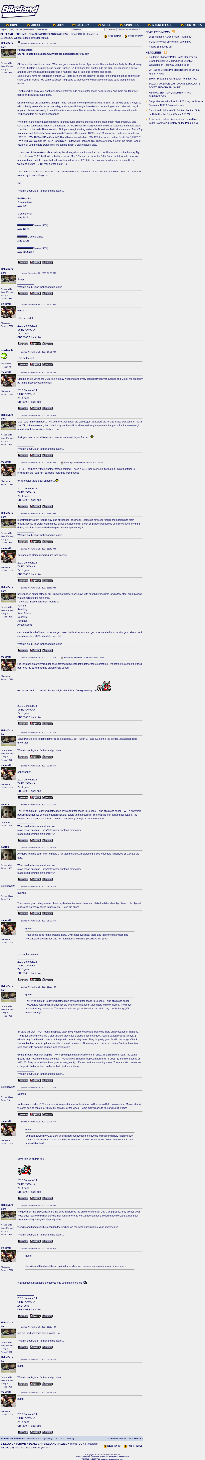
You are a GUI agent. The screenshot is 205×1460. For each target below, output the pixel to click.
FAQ (12, 30)
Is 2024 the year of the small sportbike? (170, 41)
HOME (14, 25)
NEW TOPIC (114, 36)
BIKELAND (6, 34)
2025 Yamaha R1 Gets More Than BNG (170, 36)
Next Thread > (136, 1438)
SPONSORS (131, 25)
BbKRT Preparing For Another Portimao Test (173, 78)
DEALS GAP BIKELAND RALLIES (48, 34)
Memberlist (29, 30)
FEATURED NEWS (158, 32)
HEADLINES (154, 52)
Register (4, 30)
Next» (70, 1438)
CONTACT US (193, 25)
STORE (106, 25)
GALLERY (83, 25)
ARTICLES (37, 25)
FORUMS (21, 34)
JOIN (60, 25)
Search (19, 30)
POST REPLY (135, 36)
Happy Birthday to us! (160, 46)
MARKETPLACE (162, 25)
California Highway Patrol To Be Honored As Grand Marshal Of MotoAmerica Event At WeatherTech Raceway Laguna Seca (173, 61)
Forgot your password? (129, 29)
